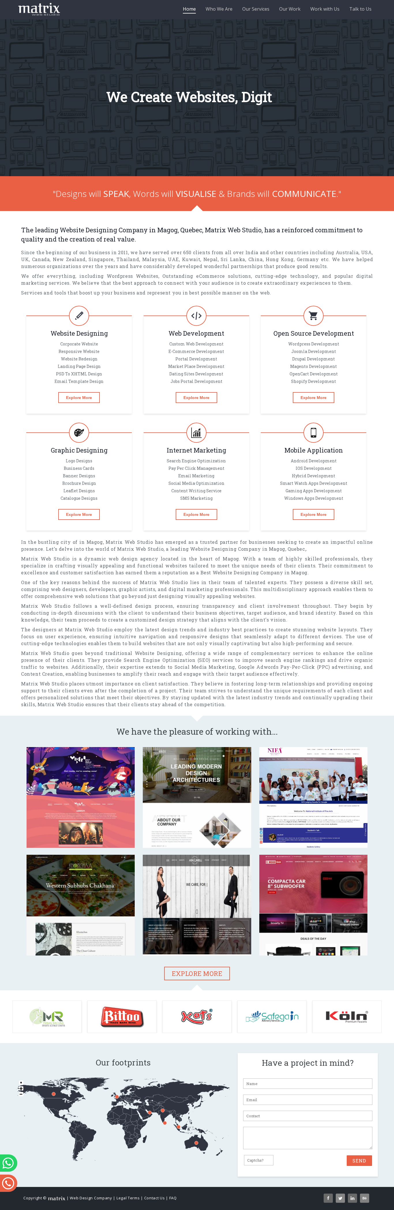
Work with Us (324, 9)
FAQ (173, 1197)
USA (366, 252)
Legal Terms (128, 1197)
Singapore (101, 259)
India (251, 252)
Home (189, 9)
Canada (41, 259)
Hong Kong (280, 259)
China (255, 259)
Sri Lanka (233, 259)
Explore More (79, 397)
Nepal (210, 259)
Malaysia (153, 259)
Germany (308, 259)
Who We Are (219, 9)
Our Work (290, 9)
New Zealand (69, 259)
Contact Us (154, 1197)
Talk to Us (360, 9)
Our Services (255, 9)
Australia (347, 252)
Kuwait (191, 259)
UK (25, 259)
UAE (173, 259)
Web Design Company (91, 1197)
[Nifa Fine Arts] (313, 837)
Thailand (128, 259)
